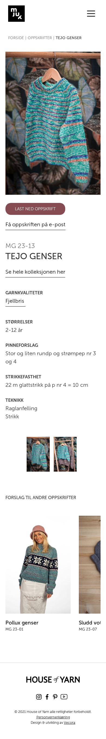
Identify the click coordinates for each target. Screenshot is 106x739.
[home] (36, 13)
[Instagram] (39, 697)
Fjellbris (15, 301)
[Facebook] (47, 697)
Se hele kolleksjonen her (35, 271)
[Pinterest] (55, 697)
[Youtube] (64, 696)
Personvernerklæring (53, 717)
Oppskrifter (40, 38)
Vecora (69, 723)
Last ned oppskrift (35, 208)
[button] (91, 13)
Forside (16, 38)
